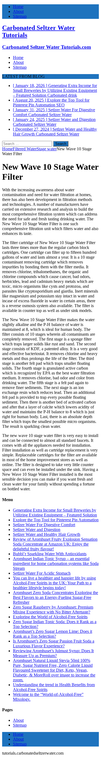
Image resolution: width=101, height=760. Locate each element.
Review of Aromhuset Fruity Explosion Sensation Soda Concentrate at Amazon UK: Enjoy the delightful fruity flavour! (55, 544)
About (18, 11)
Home (18, 6)
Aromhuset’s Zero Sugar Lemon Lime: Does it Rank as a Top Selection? (52, 633)
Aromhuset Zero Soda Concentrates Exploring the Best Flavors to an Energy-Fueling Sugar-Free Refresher (55, 597)
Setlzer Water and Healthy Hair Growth (46, 534)
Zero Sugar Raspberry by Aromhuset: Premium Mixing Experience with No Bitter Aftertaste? (53, 609)
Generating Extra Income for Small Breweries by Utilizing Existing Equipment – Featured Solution (55, 512)
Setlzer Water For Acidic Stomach (42, 573)
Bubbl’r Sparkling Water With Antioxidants (49, 553)
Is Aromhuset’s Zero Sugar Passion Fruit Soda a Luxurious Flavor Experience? (53, 643)
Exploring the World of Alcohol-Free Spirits (50, 617)
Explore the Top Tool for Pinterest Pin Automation (56, 520)
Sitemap (20, 16)
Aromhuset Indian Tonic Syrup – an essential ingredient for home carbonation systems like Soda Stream (56, 563)
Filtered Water (25, 149)
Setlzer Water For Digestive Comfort (44, 524)
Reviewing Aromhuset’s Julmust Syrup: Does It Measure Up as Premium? (53, 653)
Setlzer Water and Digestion (36, 529)
